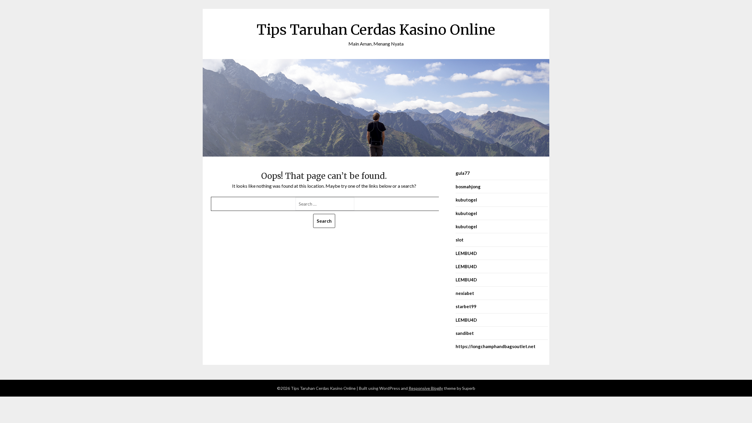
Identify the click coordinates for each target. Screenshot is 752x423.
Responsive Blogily (426, 388)
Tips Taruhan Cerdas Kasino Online (376, 29)
